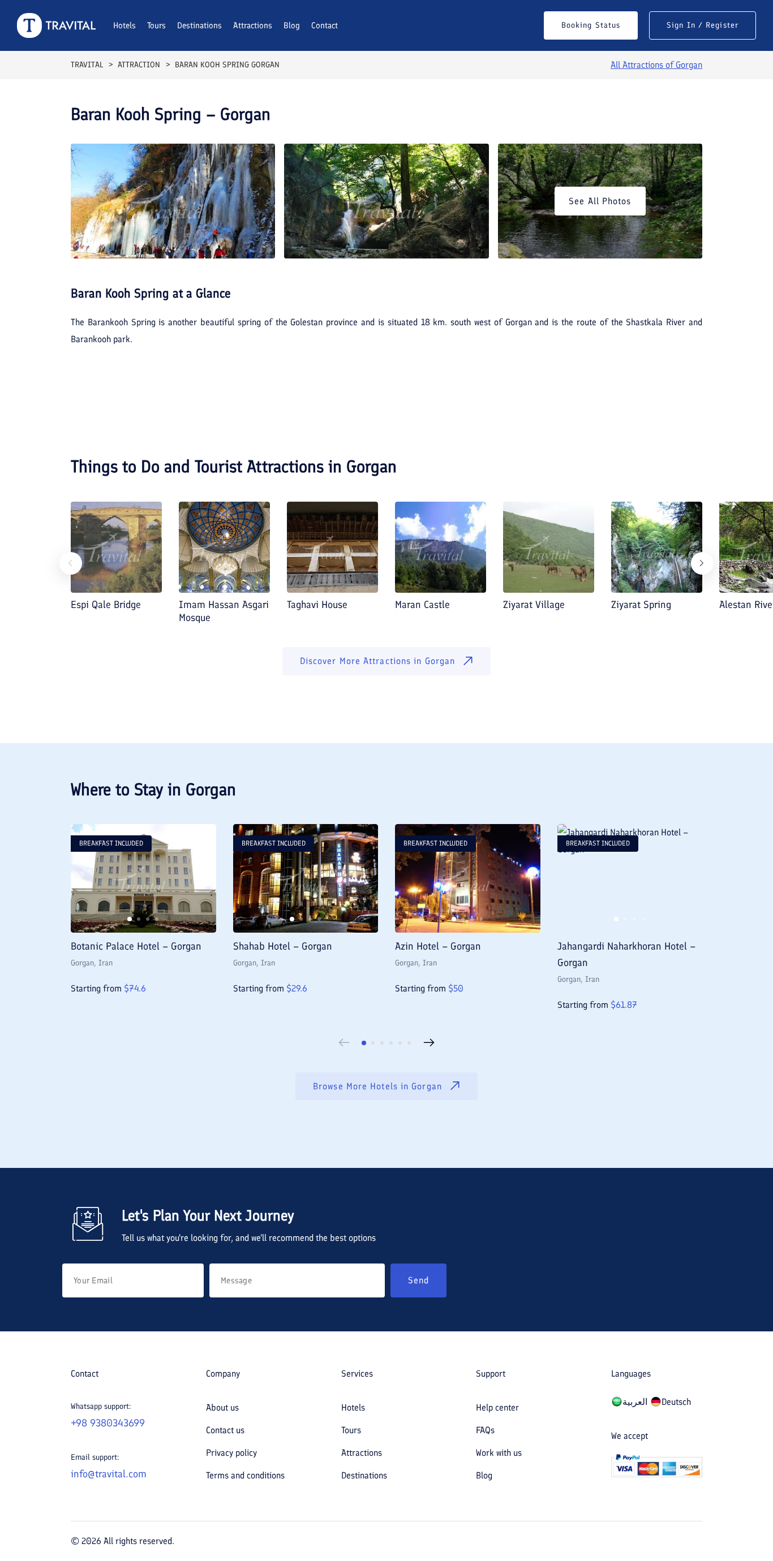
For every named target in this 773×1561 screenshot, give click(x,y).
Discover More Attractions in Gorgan (378, 661)
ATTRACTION (139, 65)
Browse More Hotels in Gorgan (377, 1086)
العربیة (634, 1401)
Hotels (124, 25)
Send (418, 1280)
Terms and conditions (245, 1475)
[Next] (702, 563)
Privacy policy (231, 1452)
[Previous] (70, 563)
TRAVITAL (87, 65)
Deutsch (676, 1401)
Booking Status (590, 25)
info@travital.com (109, 1474)
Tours (156, 25)
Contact (324, 25)
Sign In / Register (702, 25)
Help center (497, 1407)
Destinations (199, 25)
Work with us (499, 1452)
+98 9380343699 (108, 1423)
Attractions (252, 25)
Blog (292, 25)
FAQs (485, 1430)
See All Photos (600, 201)
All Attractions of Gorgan (656, 64)
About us (222, 1407)
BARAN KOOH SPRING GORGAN (227, 65)
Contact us (225, 1430)
